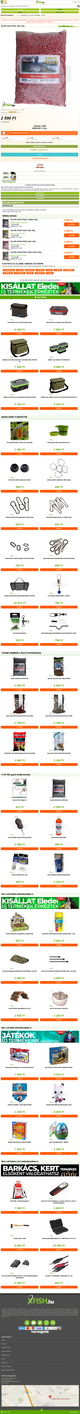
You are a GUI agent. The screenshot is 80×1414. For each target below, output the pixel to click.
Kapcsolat (3, 1344)
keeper (50, 273)
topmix (20, 270)
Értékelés (7, 206)
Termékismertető (13, 203)
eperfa (30, 273)
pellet (50, 280)
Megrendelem (73, 1412)
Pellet (22, 110)
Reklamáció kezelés (6, 1366)
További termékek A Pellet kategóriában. (21, 653)
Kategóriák (23, 15)
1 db (42, 126)
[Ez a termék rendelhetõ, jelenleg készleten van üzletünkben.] (17, 224)
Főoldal (3, 1340)
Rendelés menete (5, 1347)
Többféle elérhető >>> (39, 150)
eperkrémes (40, 273)
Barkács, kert (60, 12)
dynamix (58, 270)
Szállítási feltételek (6, 1351)
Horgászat (20, 9)
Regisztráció (4, 1362)
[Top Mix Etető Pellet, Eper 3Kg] (40, 107)
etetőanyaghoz (20, 273)
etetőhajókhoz (69, 270)
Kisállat (60, 9)
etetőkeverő (8, 273)
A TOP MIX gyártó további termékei (15, 774)
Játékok (20, 12)
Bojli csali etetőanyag (13, 110)
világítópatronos (9, 270)
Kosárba (71, 224)
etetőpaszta (30, 270)
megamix (40, 270)
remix (49, 270)
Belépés (3, 1359)
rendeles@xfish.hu (9, 1380)
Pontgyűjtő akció (5, 1355)
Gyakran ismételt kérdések (8, 1370)
